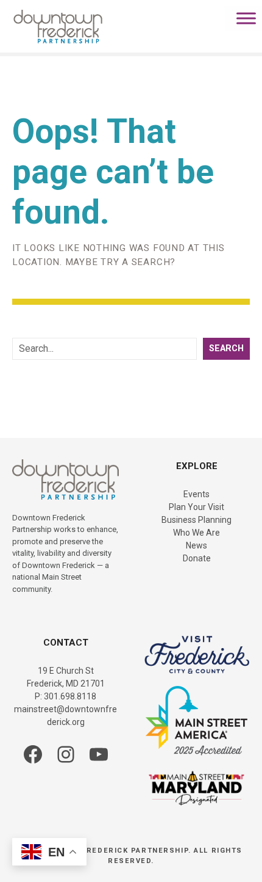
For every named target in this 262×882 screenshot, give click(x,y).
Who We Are (196, 533)
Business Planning (196, 520)
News (196, 545)
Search (226, 348)
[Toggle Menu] (246, 18)
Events (196, 494)
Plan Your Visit (196, 507)
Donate (197, 558)
